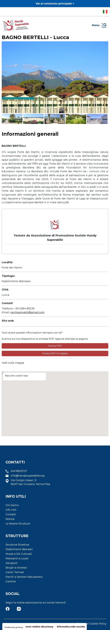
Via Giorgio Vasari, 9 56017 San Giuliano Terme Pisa (30, 482)
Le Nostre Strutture (18, 523)
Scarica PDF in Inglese (55, 353)
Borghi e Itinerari (16, 567)
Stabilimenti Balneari (19, 549)
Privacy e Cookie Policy (92, 623)
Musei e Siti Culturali (19, 553)
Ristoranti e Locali (17, 558)
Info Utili (11, 509)
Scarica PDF (55, 345)
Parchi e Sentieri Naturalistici (24, 576)
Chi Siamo (12, 505)
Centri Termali (15, 572)
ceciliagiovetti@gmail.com (27, 312)
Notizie (10, 519)
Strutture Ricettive (17, 544)
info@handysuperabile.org (28, 475)
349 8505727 (19, 471)
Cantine (11, 581)
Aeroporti (12, 563)
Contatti (11, 514)
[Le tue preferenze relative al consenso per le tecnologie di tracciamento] (13, 627)
